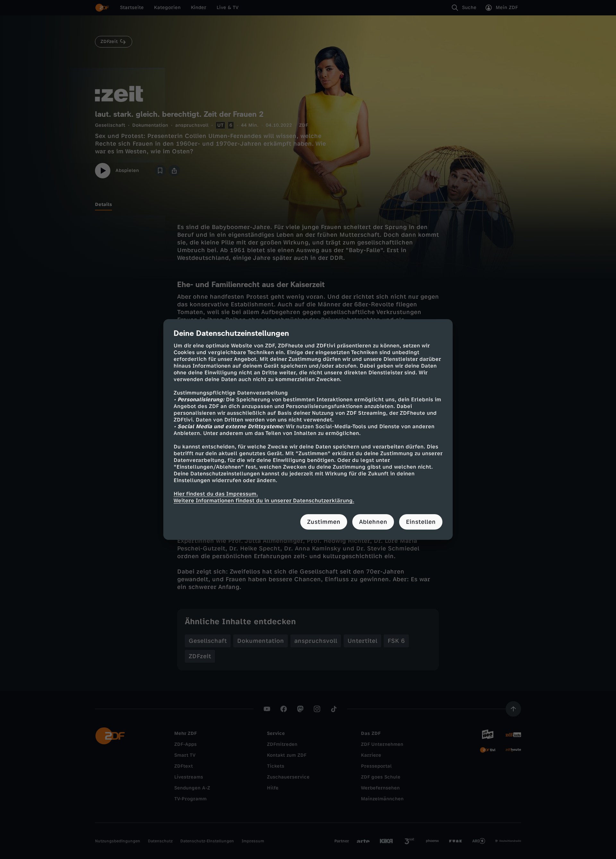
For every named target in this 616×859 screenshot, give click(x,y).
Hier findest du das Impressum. (216, 494)
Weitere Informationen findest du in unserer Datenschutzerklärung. (264, 501)
